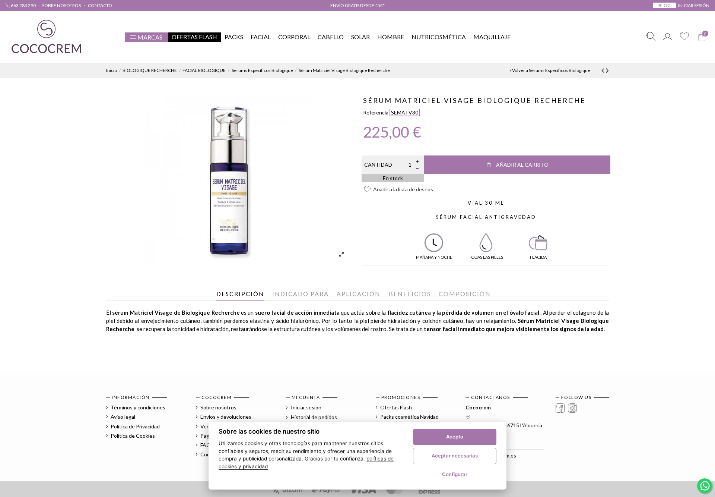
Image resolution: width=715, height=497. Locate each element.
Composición (465, 293)
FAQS (207, 445)
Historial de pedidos (313, 417)
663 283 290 (23, 5)
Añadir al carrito (522, 164)
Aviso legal (123, 416)
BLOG (664, 5)
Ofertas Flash (396, 407)
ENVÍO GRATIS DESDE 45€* (357, 5)
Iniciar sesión (305, 407)
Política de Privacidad (135, 426)
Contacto (100, 5)
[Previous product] (603, 70)
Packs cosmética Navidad (409, 416)
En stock (393, 178)
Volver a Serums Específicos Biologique (550, 70)
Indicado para (300, 293)
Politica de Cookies (133, 435)
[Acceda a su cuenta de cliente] (667, 37)
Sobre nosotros (62, 5)
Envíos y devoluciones (225, 416)
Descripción (240, 293)
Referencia (375, 112)
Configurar (454, 474)
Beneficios (410, 293)
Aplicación (359, 293)
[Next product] (607, 70)
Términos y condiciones (138, 407)
